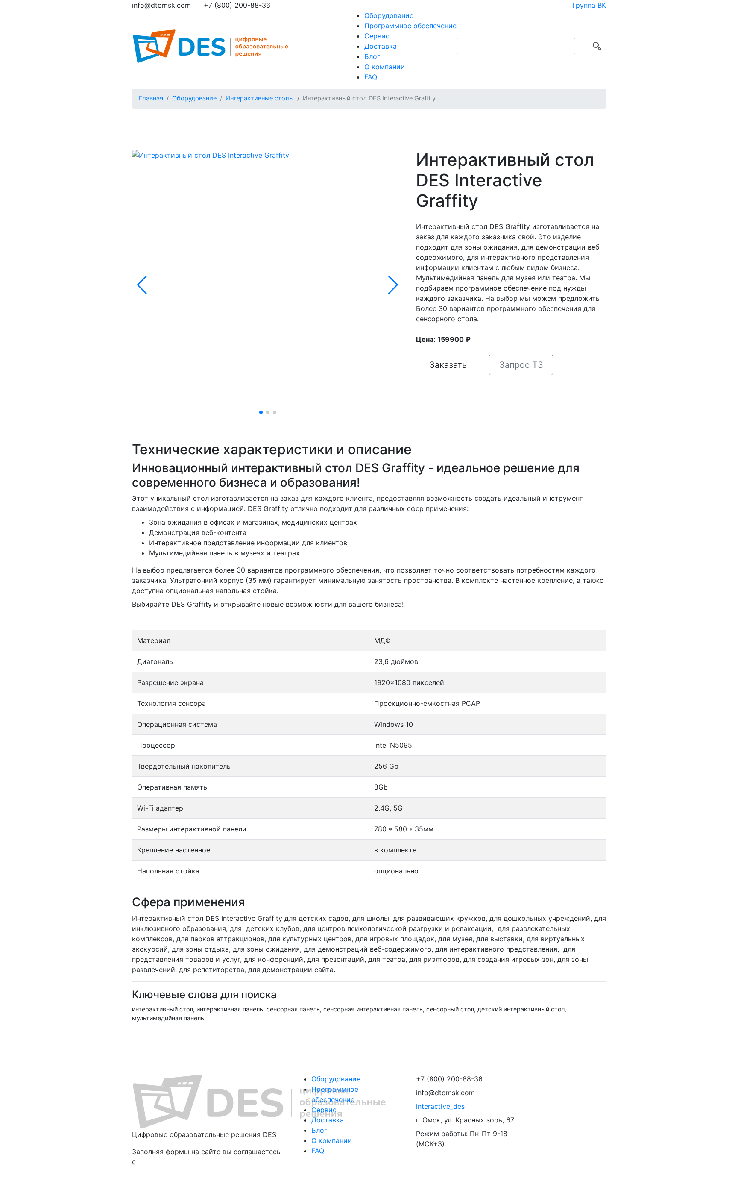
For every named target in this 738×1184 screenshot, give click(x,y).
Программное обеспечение (410, 25)
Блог (372, 56)
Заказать (448, 365)
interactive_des (440, 1106)
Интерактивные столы (260, 98)
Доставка (380, 46)
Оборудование (388, 15)
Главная (151, 98)
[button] (142, 285)
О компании (384, 66)
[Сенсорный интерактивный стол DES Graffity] (210, 154)
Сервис (377, 36)
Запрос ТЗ (521, 365)
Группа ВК (589, 5)
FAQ (370, 77)
